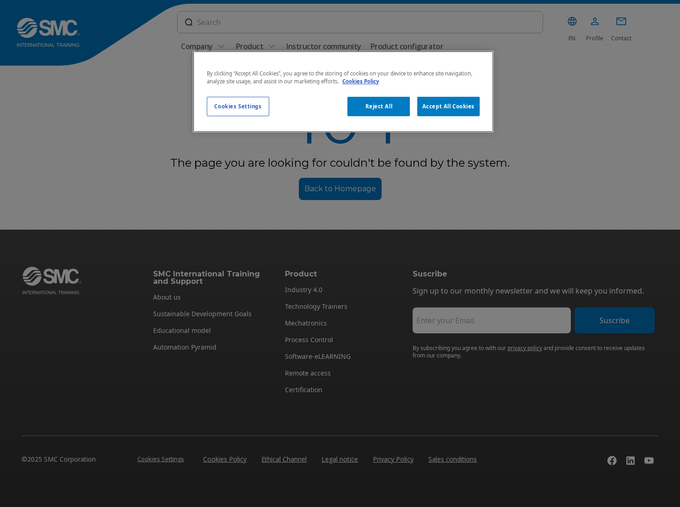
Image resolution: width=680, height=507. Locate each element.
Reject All (379, 106)
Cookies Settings (237, 106)
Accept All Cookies (448, 106)
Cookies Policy (360, 81)
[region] (343, 91)
